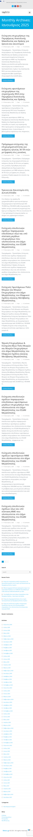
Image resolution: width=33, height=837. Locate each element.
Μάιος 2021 (6, 786)
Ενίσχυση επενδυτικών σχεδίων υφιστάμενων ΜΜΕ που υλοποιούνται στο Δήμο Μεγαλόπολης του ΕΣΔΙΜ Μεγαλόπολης (16, 458)
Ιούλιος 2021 (6, 780)
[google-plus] (18, 6)
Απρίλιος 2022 (7, 757)
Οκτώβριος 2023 (7, 708)
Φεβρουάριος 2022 (8, 763)
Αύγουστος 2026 (7, 624)
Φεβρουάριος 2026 (8, 639)
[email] (20, 6)
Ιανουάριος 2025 (7, 673)
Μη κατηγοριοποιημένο (9, 806)
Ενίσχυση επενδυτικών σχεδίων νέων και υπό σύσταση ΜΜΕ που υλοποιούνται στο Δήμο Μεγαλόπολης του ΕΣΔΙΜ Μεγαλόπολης (14, 513)
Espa (18, 47)
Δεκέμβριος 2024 (7, 676)
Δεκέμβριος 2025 (7, 645)
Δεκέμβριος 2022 (7, 734)
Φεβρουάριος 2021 (8, 794)
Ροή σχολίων (5, 819)
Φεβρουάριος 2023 (8, 728)
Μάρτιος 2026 (7, 636)
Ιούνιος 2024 (6, 693)
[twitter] (13, 6)
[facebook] (15, 6)
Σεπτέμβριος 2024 (8, 685)
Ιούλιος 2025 (6, 656)
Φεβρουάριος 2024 (8, 699)
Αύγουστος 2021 (7, 777)
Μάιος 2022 (6, 754)
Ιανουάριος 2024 (7, 702)
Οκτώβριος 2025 (7, 650)
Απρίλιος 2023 (7, 722)
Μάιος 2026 (6, 633)
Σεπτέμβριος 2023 (8, 711)
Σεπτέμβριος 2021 (8, 774)
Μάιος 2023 (6, 719)
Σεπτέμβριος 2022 (8, 742)
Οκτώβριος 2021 (7, 771)
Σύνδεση (4, 815)
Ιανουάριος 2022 (7, 765)
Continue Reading (8, 80)
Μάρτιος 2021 (7, 791)
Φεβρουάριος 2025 (8, 670)
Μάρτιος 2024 (7, 696)
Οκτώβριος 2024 (7, 682)
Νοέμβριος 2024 (7, 679)
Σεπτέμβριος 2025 (8, 653)
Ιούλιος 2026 (6, 627)
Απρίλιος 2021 (7, 788)
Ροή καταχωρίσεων (6, 817)
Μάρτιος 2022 (7, 760)
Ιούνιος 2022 (6, 751)
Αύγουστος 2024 (7, 688)
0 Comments (26, 47)
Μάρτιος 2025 (7, 668)
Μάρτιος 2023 (7, 725)
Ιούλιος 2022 (6, 748)
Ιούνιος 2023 (6, 716)
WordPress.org (5, 820)
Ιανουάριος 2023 (7, 731)
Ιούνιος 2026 (6, 630)
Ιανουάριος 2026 (7, 642)
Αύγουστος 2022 (7, 745)
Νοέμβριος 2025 (7, 647)
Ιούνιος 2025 (6, 659)
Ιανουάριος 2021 (7, 797)
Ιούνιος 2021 (6, 783)
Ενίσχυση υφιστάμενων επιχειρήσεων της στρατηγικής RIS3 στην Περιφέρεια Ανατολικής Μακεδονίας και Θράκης (13, 94)
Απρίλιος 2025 (7, 665)
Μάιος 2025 (6, 662)
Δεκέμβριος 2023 (7, 705)
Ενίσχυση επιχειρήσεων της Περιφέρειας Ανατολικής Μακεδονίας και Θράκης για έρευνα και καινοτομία (15, 39)
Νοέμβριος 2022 (7, 737)
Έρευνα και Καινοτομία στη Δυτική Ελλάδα (15, 191)
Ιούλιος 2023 (6, 714)
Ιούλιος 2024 (6, 691)
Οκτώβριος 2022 (7, 739)
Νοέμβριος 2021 (7, 768)
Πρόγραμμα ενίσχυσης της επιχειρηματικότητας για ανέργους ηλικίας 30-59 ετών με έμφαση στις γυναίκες (16, 148)
